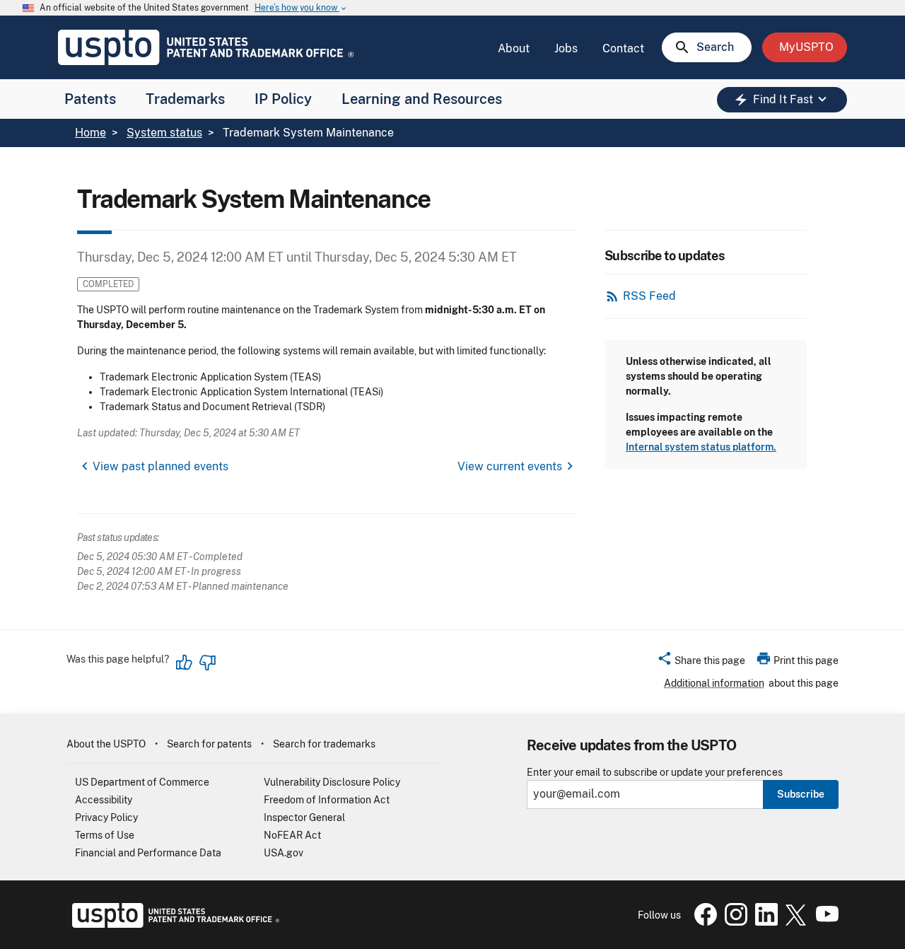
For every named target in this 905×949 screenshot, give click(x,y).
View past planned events (160, 466)
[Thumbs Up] (184, 662)
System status (164, 132)
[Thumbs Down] (207, 662)
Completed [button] (108, 284)
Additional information (714, 683)
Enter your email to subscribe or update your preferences (655, 772)
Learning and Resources (421, 99)
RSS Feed (649, 296)
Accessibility (103, 799)
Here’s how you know (301, 8)
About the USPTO (106, 744)
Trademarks (185, 99)
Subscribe (800, 794)
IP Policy (283, 99)
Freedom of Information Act (327, 799)
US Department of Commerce (142, 782)
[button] (701, 662)
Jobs (566, 48)
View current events (509, 466)
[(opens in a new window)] (733, 922)
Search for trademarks (324, 744)
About (514, 48)
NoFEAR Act (292, 835)
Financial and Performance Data (148, 852)
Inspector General (304, 817)
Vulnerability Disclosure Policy (332, 782)
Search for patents (209, 744)
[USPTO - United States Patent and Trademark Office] (172, 924)
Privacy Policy (106, 817)
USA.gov (283, 852)
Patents (90, 99)
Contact (623, 48)
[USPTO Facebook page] (703, 922)
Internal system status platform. (701, 447)
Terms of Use (104, 835)
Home (90, 132)
